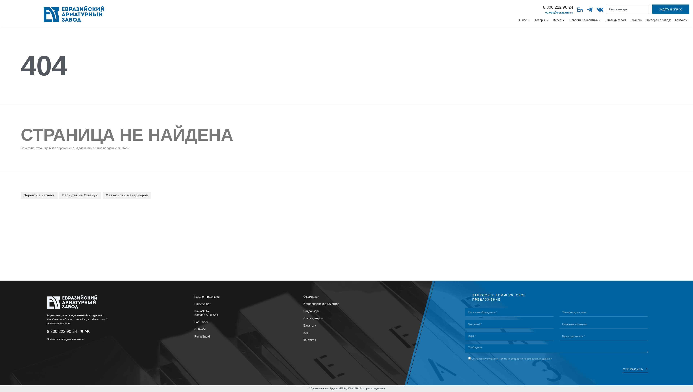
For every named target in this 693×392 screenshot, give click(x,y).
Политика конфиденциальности (65, 339)
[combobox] (627, 9)
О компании (311, 296)
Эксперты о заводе (659, 20)
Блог (306, 332)
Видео (557, 20)
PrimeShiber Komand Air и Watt (206, 313)
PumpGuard (202, 336)
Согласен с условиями (511, 358)
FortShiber (201, 322)
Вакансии (635, 20)
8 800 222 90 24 (558, 7)
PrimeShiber (202, 304)
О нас (523, 20)
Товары (540, 20)
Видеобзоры (311, 311)
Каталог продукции (207, 296)
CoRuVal (200, 329)
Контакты (681, 20)
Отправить (633, 369)
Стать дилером (616, 20)
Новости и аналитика (583, 20)
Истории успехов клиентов (321, 303)
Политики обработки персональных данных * (525, 358)
